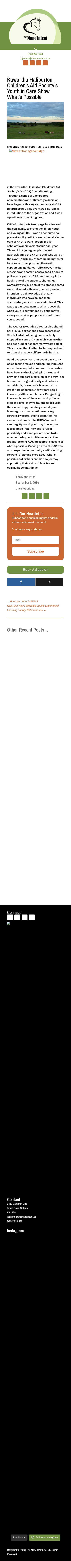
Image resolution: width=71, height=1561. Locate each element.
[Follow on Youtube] (38, 62)
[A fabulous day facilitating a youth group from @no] (35, 1518)
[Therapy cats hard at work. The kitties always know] (35, 1368)
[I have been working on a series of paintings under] (35, 1452)
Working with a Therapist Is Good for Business (35, 836)
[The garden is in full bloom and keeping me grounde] (35, 1497)
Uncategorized (25, 488)
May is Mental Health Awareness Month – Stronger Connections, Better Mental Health (33, 678)
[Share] (21, 582)
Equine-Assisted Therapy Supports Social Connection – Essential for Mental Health (34, 762)
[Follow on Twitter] (32, 62)
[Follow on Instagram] (45, 62)
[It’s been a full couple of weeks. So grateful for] (35, 1251)
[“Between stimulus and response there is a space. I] (35, 1323)
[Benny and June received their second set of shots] (35, 1276)
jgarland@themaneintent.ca (35, 58)
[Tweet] (49, 582)
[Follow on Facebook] (25, 62)
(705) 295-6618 (36, 54)
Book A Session (35, 570)
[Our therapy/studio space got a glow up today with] (35, 1396)
